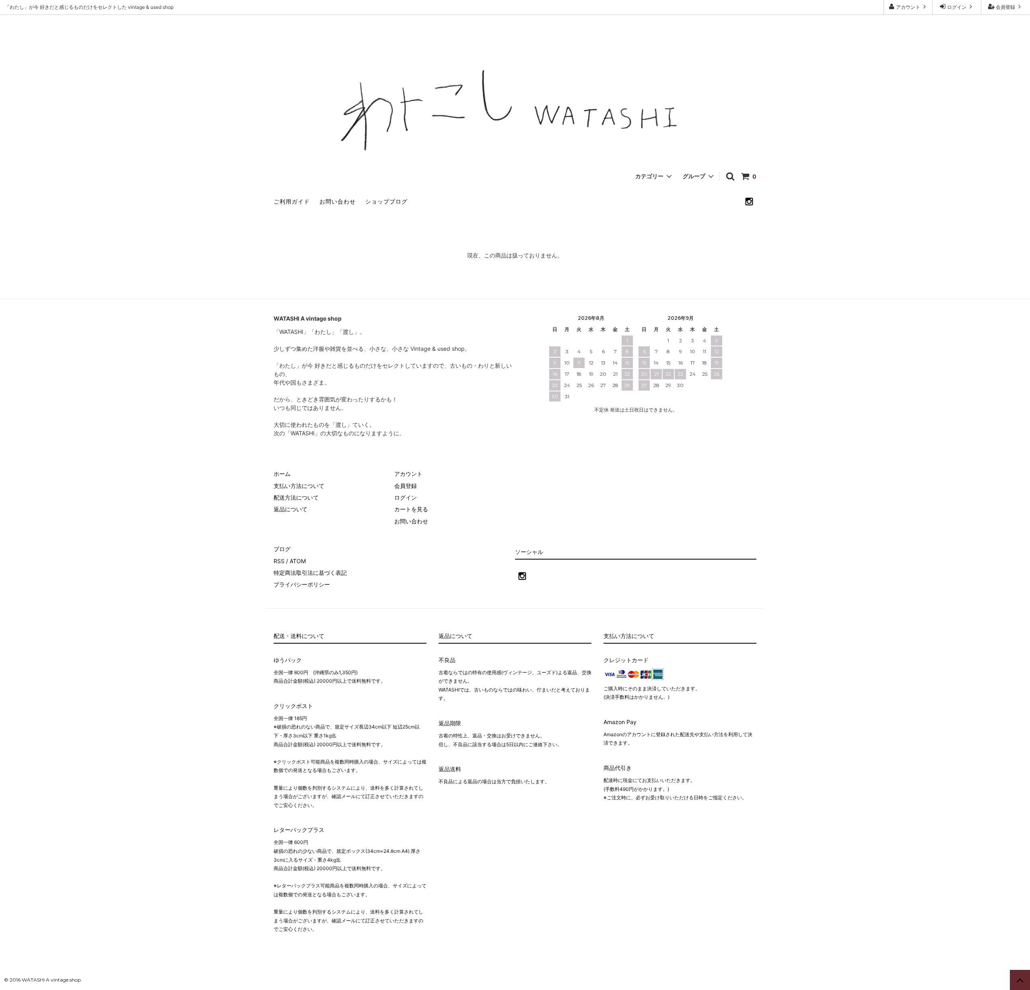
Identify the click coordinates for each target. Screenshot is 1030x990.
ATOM (298, 561)
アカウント (908, 7)
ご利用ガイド (292, 201)
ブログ (282, 548)
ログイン (957, 7)
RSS (279, 561)
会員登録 (1005, 7)
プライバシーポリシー (302, 584)
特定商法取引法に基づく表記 (310, 572)
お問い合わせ (337, 201)
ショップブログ (386, 201)
